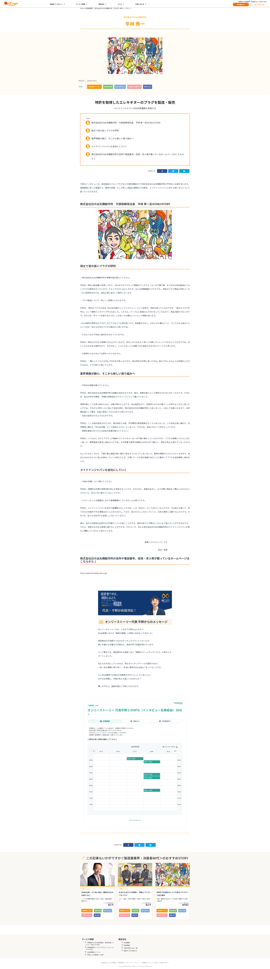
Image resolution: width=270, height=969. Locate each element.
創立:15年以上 (120, 87)
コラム (120, 4)
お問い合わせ (139, 4)
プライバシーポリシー (133, 963)
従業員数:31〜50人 (162, 910)
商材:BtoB (147, 87)
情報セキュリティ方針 (150, 963)
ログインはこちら (259, 4)
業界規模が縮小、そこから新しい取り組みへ (112, 138)
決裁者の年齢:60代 (134, 87)
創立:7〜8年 (182, 910)
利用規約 (121, 963)
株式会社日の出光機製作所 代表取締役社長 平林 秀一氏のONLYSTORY (125, 122)
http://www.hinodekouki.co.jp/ (93, 573)
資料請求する (241, 4)
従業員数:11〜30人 (94, 87)
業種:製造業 (108, 87)
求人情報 (112, 963)
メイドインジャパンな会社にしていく (109, 146)
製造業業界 (89, 8)
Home (82, 8)
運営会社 (104, 963)
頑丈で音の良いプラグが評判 (105, 130)
